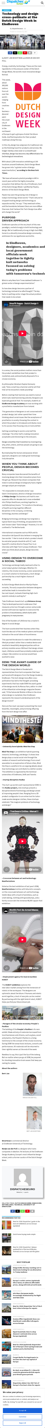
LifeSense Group (34, 601)
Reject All (22, 1423)
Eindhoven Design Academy (13, 403)
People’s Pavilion (24, 1029)
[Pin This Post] (24, 52)
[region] (22, 1408)
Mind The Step (8, 751)
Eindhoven (36, 1203)
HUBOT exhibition (12, 985)
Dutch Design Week (23, 1203)
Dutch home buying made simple (24, 1234)
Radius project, (11, 788)
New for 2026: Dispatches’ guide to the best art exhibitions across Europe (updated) (26, 1223)
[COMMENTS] (34, 52)
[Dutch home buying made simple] (6, 1238)
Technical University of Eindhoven (18, 1205)
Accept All (22, 1410)
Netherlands (7, 1205)
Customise (22, 1417)
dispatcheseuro (17, 28)
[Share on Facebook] (10, 52)
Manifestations (8, 889)
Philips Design (10, 496)
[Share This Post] (15, 52)
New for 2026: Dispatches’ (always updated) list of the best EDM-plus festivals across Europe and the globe (26, 1249)
